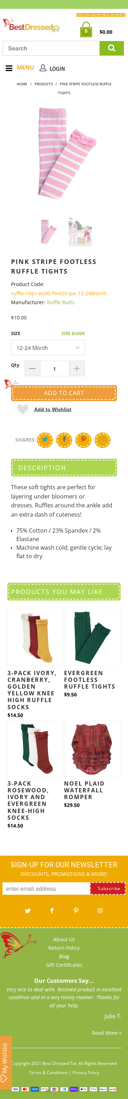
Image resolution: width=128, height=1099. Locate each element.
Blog (64, 956)
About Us (64, 939)
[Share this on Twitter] (45, 440)
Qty (15, 365)
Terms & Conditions (48, 1073)
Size (15, 333)
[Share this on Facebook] (64, 440)
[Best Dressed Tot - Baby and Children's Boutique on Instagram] (100, 913)
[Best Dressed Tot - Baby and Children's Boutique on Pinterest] (76, 913)
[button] (43, 409)
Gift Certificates (64, 964)
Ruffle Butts (61, 302)
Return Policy (64, 947)
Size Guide (73, 333)
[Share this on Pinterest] (83, 440)
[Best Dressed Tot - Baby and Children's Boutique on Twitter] (28, 913)
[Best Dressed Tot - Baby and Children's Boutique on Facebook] (52, 913)
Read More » (107, 1032)
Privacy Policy (86, 1073)
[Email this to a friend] (103, 440)
